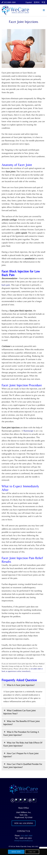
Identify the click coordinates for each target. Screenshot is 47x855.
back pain (6, 285)
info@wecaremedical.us (23, 840)
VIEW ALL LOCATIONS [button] (23, 823)
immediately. (26, 671)
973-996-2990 (26, 835)
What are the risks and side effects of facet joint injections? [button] (22, 744)
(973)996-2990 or (36, 669)
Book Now (16, 852)
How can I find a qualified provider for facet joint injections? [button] (22, 765)
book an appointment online (12, 671)
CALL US (32, 852)
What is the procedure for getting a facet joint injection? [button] (21, 733)
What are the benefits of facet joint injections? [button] (21, 722)
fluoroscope (28, 430)
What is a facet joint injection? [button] (21, 685)
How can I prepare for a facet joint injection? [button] (21, 755)
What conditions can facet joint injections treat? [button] (19, 712)
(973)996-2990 (10, 2)
